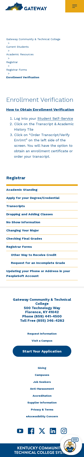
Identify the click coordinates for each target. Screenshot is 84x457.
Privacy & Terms (42, 409)
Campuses (42, 374)
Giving (42, 367)
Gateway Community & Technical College (33, 39)
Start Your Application (42, 351)
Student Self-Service (55, 118)
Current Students (17, 46)
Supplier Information (42, 402)
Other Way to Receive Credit (33, 255)
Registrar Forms (16, 69)
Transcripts (15, 206)
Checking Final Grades (24, 238)
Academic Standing (22, 190)
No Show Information (23, 222)
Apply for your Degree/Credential (32, 198)
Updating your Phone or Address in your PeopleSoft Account (38, 273)
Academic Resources (20, 54)
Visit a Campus (42, 340)
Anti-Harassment (42, 388)
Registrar (12, 62)
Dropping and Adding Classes (29, 214)
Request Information (42, 333)
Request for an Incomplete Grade (38, 263)
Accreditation (42, 395)
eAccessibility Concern (42, 416)
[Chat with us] (71, 445)
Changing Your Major (22, 230)
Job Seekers (42, 381)
